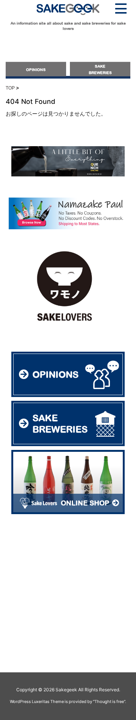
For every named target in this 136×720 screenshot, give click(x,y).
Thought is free (109, 701)
